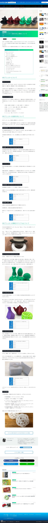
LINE (27, 463)
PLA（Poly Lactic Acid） (10, 68)
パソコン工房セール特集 (18, 452)
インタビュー (41, 105)
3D (3, 35)
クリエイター (32, 514)
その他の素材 (8, 72)
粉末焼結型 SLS (9, 62)
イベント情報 (6, 515)
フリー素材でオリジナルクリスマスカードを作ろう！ (22, 488)
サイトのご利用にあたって (11, 521)
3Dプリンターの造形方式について (11, 56)
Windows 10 (42, 108)
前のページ (2, 521)
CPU (45, 108)
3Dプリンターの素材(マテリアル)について (13, 65)
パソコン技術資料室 (13, 515)
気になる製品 (6, 514)
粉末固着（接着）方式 (9, 63)
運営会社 (4, 521)
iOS (46, 109)
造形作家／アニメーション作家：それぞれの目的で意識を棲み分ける (23, 497)
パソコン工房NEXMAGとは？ (9, 518)
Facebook (11, 460)
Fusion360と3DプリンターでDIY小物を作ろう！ (21, 473)
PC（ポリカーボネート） (10, 69)
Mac (47, 108)
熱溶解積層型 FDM (9, 58)
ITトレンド (21, 514)
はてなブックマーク (11, 463)
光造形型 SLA (8, 59)
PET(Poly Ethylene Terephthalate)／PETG (13, 71)
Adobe (45, 102)
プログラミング (42, 110)
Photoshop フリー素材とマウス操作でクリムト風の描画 (22, 481)
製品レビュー (41, 102)
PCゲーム (26, 514)
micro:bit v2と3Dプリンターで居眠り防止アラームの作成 (23, 503)
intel (45, 105)
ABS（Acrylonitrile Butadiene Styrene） (13, 66)
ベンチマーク (41, 106)
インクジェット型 (9, 60)
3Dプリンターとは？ (9, 53)
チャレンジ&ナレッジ (13, 514)
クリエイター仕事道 (42, 109)
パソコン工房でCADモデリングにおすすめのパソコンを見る (19, 432)
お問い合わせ (17, 521)
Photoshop (46, 106)
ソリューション (38, 514)
